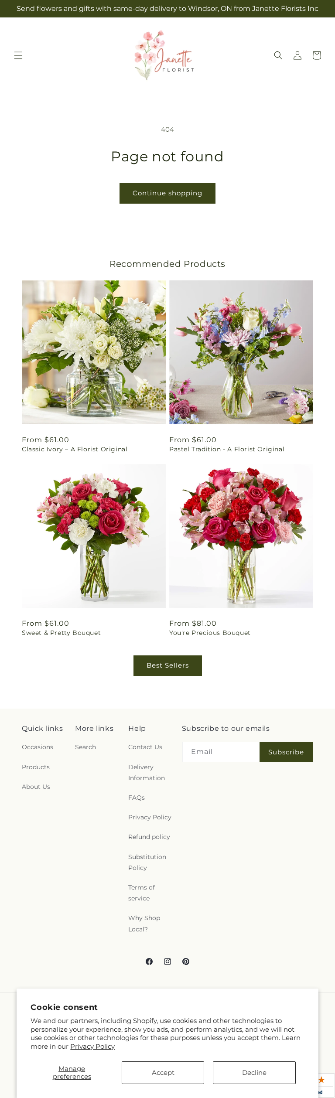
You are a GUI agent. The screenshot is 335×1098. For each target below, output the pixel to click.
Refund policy (149, 837)
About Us (36, 787)
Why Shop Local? (144, 923)
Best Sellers (168, 665)
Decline (254, 1072)
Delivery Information (146, 772)
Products (36, 767)
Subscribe (286, 752)
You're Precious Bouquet (210, 633)
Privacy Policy (92, 1046)
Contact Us (145, 747)
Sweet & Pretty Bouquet (61, 633)
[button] (18, 55)
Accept (163, 1072)
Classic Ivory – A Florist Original (74, 449)
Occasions (37, 747)
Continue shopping (167, 193)
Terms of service (141, 892)
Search (85, 747)
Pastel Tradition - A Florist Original (226, 449)
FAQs (136, 797)
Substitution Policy (147, 862)
